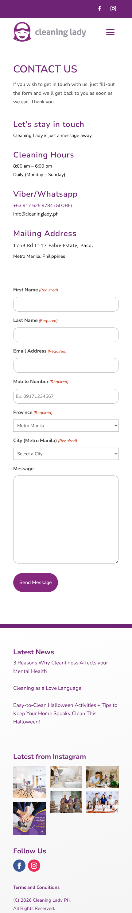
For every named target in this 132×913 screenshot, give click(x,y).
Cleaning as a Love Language (47, 688)
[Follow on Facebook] (99, 8)
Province (32, 412)
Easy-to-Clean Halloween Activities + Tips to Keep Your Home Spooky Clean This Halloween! (65, 713)
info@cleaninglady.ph (36, 214)
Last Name (35, 320)
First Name (35, 289)
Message (23, 468)
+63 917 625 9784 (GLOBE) (42, 205)
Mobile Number (40, 381)
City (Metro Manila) (45, 440)
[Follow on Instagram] (113, 8)
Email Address (40, 351)
